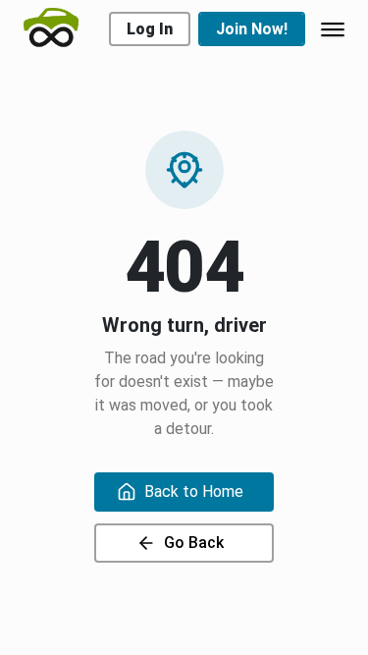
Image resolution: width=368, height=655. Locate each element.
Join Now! (252, 29)
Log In (150, 29)
